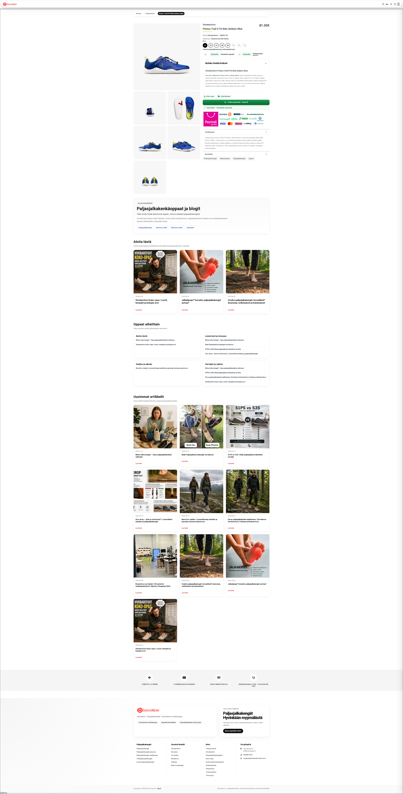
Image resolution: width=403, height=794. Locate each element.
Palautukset (210, 769)
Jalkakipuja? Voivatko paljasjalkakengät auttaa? (247, 584)
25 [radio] (205, 45)
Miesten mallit (176, 228)
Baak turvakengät (177, 765)
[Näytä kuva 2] (149, 108)
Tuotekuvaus (209, 132)
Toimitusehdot (211, 772)
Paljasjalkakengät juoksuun (146, 752)
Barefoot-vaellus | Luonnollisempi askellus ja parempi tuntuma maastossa (162, 368)
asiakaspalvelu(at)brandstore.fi (254, 758)
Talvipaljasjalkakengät (144, 759)
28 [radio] (222, 45)
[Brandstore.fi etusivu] (148, 710)
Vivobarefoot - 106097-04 (218, 35)
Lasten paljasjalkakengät (145, 762)
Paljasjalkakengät (145, 228)
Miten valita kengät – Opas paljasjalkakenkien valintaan (155, 340)
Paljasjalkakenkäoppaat (214, 755)
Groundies (175, 755)
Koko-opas (210, 96)
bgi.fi (159, 788)
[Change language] (387, 4)
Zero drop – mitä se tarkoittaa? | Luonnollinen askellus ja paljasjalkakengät (231, 354)
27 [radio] (216, 45)
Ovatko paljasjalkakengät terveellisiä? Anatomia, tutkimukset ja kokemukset (201, 585)
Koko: (204, 41)
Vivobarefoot (176, 748)
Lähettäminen (225, 96)
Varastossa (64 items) (220, 39)
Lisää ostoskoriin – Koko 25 (238, 102)
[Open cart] (394, 4)
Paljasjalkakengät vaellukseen (147, 755)
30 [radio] (233, 45)
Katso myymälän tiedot (233, 731)
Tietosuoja (210, 775)
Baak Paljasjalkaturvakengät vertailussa (219, 344)
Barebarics (175, 759)
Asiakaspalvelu (211, 765)
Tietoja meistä (211, 748)
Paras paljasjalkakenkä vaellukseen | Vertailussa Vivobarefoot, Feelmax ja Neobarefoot (235, 377)
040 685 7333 (247, 755)
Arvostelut (209, 154)
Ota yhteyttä (210, 752)
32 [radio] (245, 45)
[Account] (383, 4)
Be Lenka (174, 752)
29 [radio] (228, 45)
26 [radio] (211, 45)
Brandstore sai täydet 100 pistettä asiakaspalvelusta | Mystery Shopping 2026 (152, 585)
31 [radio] (239, 45)
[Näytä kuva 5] (183, 142)
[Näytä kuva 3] (183, 108)
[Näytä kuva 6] (149, 177)
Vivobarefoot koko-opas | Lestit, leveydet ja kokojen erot (156, 344)
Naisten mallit (161, 228)
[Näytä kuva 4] (149, 142)
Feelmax (174, 762)
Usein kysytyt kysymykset (215, 762)
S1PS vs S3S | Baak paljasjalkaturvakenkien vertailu (223, 349)
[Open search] (391, 4)
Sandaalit (190, 228)
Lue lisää (138, 310)
